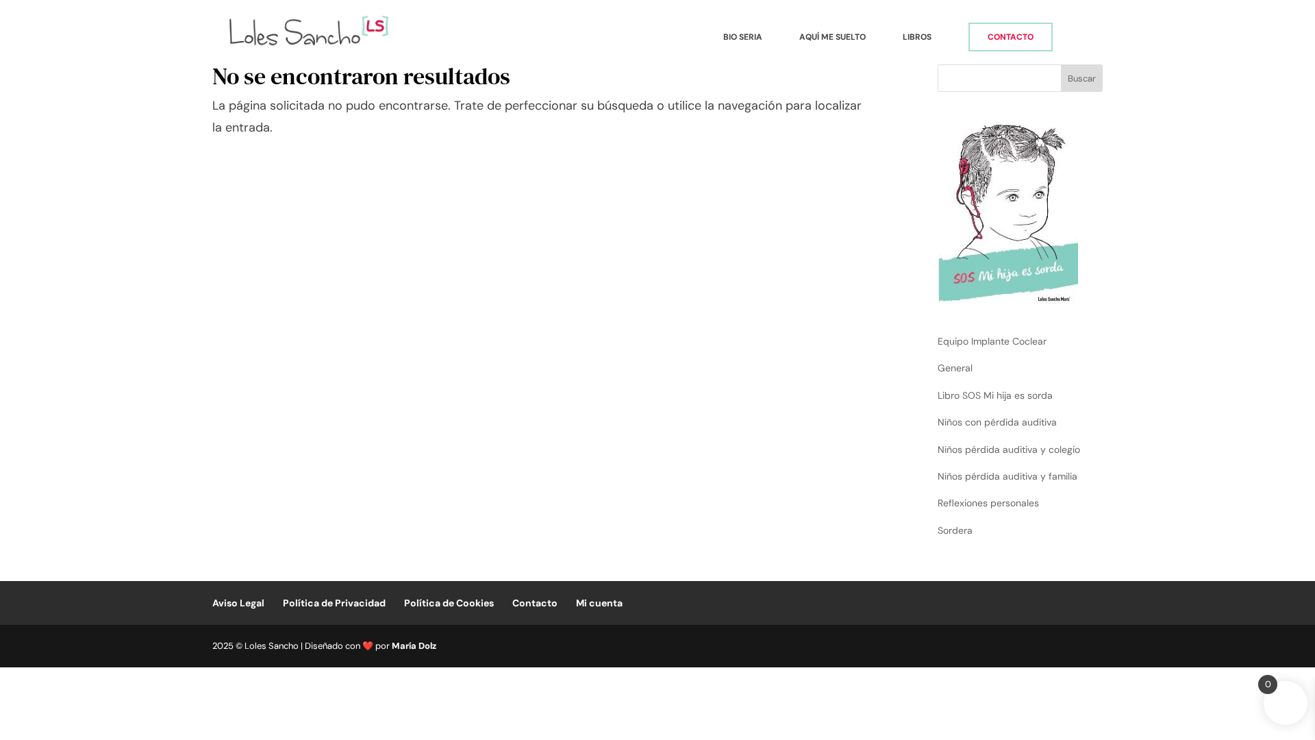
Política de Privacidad (334, 603)
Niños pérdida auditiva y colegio (1009, 449)
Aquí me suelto (832, 37)
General (955, 368)
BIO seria (742, 37)
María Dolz (414, 646)
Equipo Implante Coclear (992, 341)
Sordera (955, 530)
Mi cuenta (599, 603)
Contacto (1011, 37)
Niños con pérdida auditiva (997, 422)
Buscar (1082, 78)
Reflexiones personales (988, 503)
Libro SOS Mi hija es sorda (995, 395)
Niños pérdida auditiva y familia (1007, 476)
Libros (917, 37)
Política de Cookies (449, 603)
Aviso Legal (238, 603)
